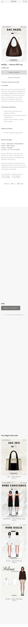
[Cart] (26, 1)
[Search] (23, 1)
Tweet (14, 183)
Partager (7, 183)
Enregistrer (21, 183)
